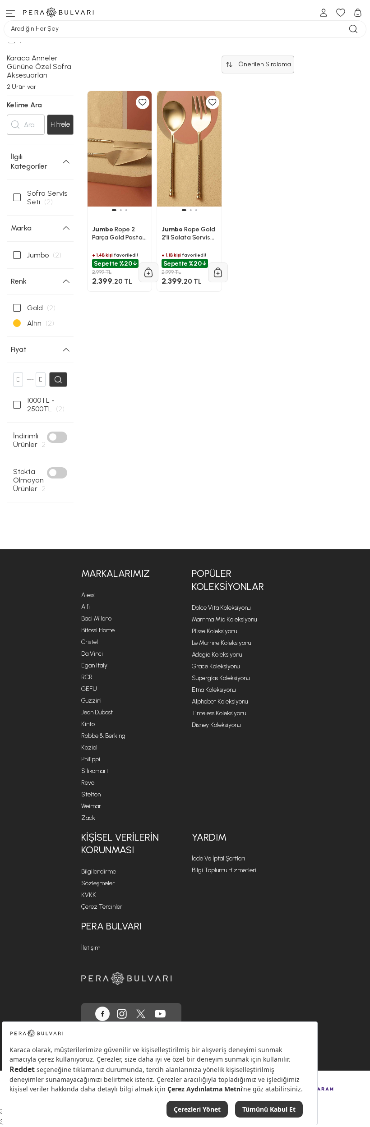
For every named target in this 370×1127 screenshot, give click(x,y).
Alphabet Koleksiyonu (220, 701)
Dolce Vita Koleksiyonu (221, 608)
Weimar (91, 806)
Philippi (90, 759)
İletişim (90, 948)
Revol (88, 783)
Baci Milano (96, 618)
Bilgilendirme (98, 871)
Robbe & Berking (103, 736)
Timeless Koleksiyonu (219, 713)
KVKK (88, 895)
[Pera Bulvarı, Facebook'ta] (102, 1014)
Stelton (91, 794)
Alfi (85, 607)
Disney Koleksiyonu (216, 725)
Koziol (89, 747)
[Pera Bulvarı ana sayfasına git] (126, 978)
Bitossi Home (98, 630)
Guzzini (91, 700)
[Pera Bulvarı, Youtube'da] (160, 1014)
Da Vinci (92, 654)
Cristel (89, 642)
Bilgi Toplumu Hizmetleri (224, 870)
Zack (88, 818)
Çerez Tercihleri (102, 907)
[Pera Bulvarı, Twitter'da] (141, 1014)
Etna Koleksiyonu (214, 690)
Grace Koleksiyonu (216, 666)
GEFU (89, 689)
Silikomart (94, 771)
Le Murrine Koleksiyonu (221, 643)
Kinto (88, 724)
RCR (86, 677)
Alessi (88, 595)
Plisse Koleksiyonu (214, 631)
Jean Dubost (97, 712)
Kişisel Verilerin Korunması (120, 843)
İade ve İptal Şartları (218, 858)
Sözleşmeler (98, 883)
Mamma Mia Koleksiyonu (224, 619)
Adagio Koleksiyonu (217, 654)
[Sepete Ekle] (148, 272)
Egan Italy (94, 665)
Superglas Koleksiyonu (221, 678)
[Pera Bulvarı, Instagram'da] (122, 1014)
